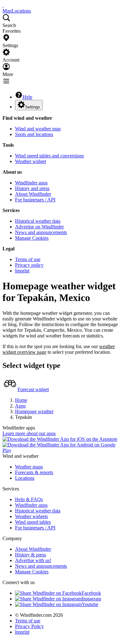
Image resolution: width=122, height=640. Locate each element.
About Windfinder (33, 194)
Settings (32, 107)
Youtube (90, 604)
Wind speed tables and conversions (49, 155)
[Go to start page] (3, 5)
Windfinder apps (31, 182)
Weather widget (30, 161)
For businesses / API (35, 199)
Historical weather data (37, 221)
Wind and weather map (38, 128)
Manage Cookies (31, 238)
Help (27, 97)
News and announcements (41, 232)
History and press (32, 188)
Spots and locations (34, 134)
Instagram (91, 598)
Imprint (22, 270)
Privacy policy (29, 265)
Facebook (91, 593)
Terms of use (27, 259)
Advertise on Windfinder (39, 226)
